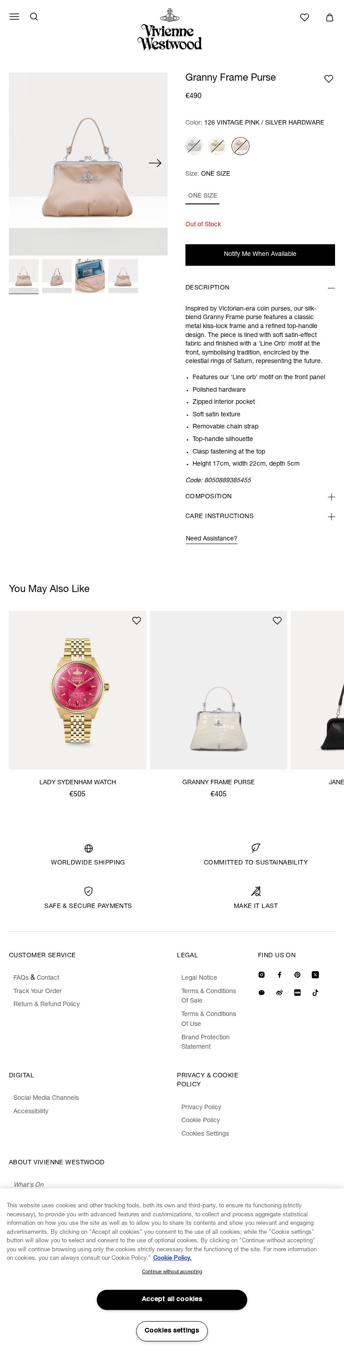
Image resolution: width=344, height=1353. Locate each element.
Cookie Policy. (172, 1259)
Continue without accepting (172, 1272)
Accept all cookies (172, 1300)
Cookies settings (172, 1331)
